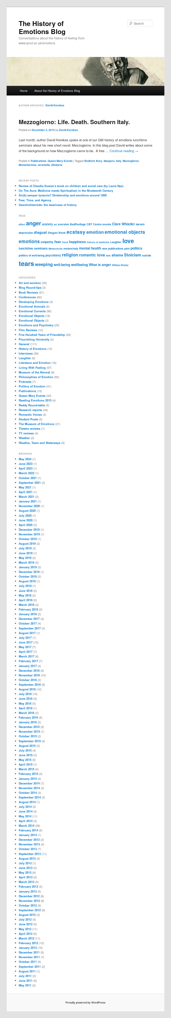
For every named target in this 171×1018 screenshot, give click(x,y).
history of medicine (98, 242)
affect (22, 224)
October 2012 (28, 905)
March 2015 (26, 769)
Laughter (116, 242)
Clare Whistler (123, 224)
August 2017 (27, 633)
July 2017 (25, 637)
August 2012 (27, 915)
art (55, 224)
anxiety (47, 224)
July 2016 (25, 694)
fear (57, 241)
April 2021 (26, 492)
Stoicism (132, 255)
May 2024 (25, 459)
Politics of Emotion (32, 386)
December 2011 (29, 952)
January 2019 (28, 567)
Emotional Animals (32, 306)
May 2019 (25, 558)
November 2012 (29, 901)
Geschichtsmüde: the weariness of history (48, 205)
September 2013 (30, 854)
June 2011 (26, 980)
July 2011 (25, 976)
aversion (63, 224)
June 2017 (26, 642)
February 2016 (28, 717)
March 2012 (26, 938)
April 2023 (26, 468)
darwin (140, 224)
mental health (90, 248)
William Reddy (120, 265)
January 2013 (28, 891)
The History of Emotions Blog (42, 27)
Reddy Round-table (32, 405)
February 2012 (28, 943)
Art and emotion (30, 283)
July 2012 (25, 919)
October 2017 (28, 623)
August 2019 (27, 543)
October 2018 (28, 576)
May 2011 (25, 985)
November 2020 (29, 506)
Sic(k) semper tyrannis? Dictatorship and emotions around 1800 (63, 195)
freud (65, 242)
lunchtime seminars (33, 248)
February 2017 (28, 661)
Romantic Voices (30, 414)
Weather (24, 438)
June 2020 (26, 520)
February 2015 (28, 774)
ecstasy (76, 231)
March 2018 (26, 605)
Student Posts (28, 419)
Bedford (89, 161)
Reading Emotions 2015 (35, 400)
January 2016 (28, 722)
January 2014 (28, 835)
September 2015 (30, 741)
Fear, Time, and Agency (35, 200)
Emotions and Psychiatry (36, 325)
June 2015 (26, 755)
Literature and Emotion (35, 363)
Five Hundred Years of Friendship (42, 335)
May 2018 (25, 595)
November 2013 (29, 844)
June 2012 (26, 924)
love (128, 240)
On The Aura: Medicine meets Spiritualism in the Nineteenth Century (66, 190)
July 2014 (25, 806)
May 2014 (25, 816)
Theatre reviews (29, 428)
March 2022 (26, 473)
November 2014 (29, 788)
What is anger (100, 264)
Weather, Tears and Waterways (39, 443)
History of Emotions (32, 349)
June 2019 (26, 553)
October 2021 (28, 478)
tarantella (44, 165)
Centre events (102, 224)
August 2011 (27, 971)
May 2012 (25, 929)
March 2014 (26, 825)
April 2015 (26, 764)
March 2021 (26, 496)
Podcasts (25, 381)
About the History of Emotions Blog (57, 91)
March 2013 (26, 882)
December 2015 (29, 727)
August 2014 (27, 802)
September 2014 (30, 797)
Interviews (26, 353)
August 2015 (27, 746)
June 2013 (26, 868)
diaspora (109, 161)
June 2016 (26, 698)
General (24, 344)
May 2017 (25, 647)
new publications (112, 248)
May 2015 (25, 760)
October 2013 (28, 849)
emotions (29, 241)
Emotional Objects (31, 316)
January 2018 (28, 614)
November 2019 (29, 534)
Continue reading (124, 150)
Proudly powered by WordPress (85, 1002)
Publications (38, 161)
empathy (47, 242)
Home (23, 91)
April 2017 (26, 651)
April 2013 (26, 877)
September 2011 (30, 966)
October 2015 (28, 736)
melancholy (70, 248)
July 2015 (25, 750)
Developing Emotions (34, 302)
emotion (95, 232)
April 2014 (26, 821)
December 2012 (29, 896)
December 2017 (29, 619)
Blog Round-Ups (30, 287)
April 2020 (26, 525)
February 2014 (28, 830)
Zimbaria (56, 165)
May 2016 (25, 703)
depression (26, 233)
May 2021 (25, 487)
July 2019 (25, 548)
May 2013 (25, 872)
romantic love (92, 255)
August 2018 (27, 581)
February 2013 (28, 886)
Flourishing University (34, 339)
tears (26, 263)
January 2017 (28, 666)
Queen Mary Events (60, 161)
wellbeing (79, 264)
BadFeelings (78, 224)
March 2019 (26, 562)
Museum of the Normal (34, 372)
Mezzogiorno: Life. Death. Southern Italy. (74, 122)
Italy (118, 161)
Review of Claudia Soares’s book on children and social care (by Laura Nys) (71, 186)
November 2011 (29, 957)
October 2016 (28, 680)
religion (70, 254)
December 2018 (29, 572)
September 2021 (30, 482)
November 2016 (29, 675)
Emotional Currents (32, 311)
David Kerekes (54, 105)
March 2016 (26, 713)
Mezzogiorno (131, 161)
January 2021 (28, 501)
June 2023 (26, 464)
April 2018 (26, 600)
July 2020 (25, 515)
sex (108, 255)
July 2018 (25, 586)
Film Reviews (28, 330)
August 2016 (27, 689)
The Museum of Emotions (36, 424)
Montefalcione (28, 165)
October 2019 (28, 539)
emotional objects (125, 231)
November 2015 (29, 731)
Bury (99, 161)
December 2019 (29, 529)
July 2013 (25, 863)
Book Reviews (28, 292)
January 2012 (28, 947)
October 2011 (28, 962)
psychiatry (53, 255)
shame (117, 255)
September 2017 (30, 628)
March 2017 (26, 656)
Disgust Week (57, 233)
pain (127, 248)
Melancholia (56, 248)
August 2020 (27, 510)
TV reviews (26, 433)
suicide (146, 255)
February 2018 (28, 609)
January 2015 (28, 778)
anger (33, 223)
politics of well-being (32, 255)
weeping (44, 264)
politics (136, 248)
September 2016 (30, 684)
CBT (89, 224)
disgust (40, 232)
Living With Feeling (32, 367)
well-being (62, 264)
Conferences (27, 297)
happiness (77, 241)
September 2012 (30, 910)
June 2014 (26, 811)
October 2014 (28, 792)
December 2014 (29, 783)
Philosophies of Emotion (36, 377)
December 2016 (29, 670)
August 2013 (27, 858)
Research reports (30, 410)
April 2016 (26, 708)
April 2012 (26, 933)
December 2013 (29, 839)
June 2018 (26, 591)
